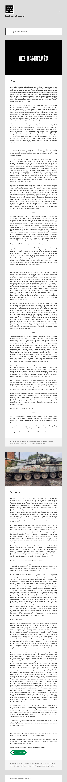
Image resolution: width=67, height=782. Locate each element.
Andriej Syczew (51, 763)
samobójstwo (19, 766)
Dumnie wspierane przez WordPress (20, 778)
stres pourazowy (23, 443)
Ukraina (39, 441)
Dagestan (24, 765)
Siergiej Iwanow (28, 766)
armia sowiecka (48, 441)
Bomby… (15, 81)
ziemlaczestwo (38, 443)
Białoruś (12, 765)
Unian (34, 766)
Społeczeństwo (33, 441)
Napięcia (15, 492)
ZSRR (44, 443)
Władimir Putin (41, 766)
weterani (31, 443)
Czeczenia (18, 765)
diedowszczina (14, 443)
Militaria (25, 441)
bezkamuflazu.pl (15, 16)
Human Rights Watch (42, 765)
